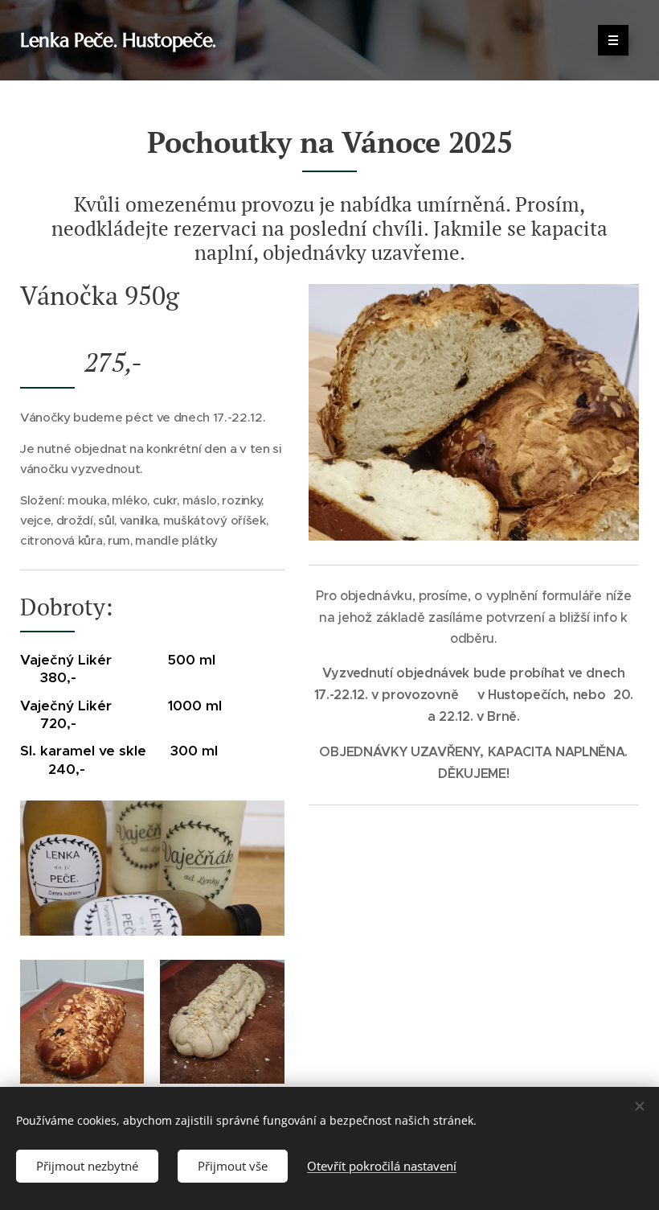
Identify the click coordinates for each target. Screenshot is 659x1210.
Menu (613, 40)
